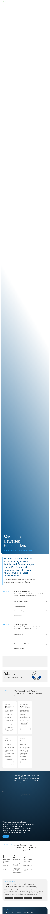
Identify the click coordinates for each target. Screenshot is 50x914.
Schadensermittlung (9, 761)
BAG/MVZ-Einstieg (9, 727)
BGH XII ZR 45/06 (8, 898)
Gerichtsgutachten (9, 759)
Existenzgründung (9, 730)
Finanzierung (23, 759)
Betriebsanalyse (24, 726)
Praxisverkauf (8, 724)
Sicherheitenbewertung (25, 761)
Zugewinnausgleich (9, 764)
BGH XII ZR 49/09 (27, 898)
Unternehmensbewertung (25, 728)
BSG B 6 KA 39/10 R (37, 898)
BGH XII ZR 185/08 (18, 898)
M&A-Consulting (24, 723)
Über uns (5, 836)
